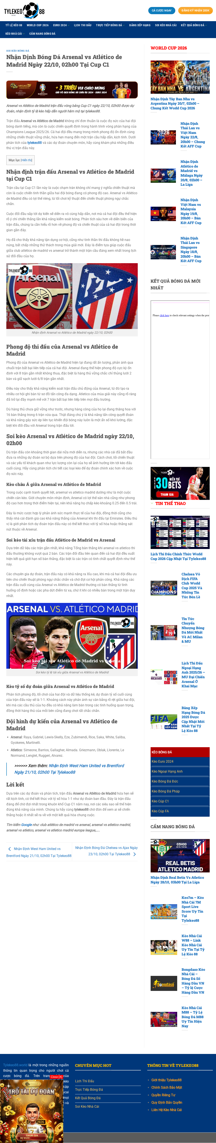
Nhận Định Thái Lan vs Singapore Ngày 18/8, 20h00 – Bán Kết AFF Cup (191, 249)
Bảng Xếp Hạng (139, 25)
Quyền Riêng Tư (163, 1095)
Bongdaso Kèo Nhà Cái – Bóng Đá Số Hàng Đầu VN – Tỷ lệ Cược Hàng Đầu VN (193, 980)
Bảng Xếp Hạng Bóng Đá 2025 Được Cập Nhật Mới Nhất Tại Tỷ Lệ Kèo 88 (193, 719)
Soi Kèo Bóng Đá (17, 50)
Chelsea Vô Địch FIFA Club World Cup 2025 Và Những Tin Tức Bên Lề (192, 585)
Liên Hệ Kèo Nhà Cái (166, 1110)
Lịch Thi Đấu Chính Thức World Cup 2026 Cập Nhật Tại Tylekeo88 (178, 556)
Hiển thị (26, 160)
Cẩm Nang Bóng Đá (42, 34)
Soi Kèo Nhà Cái (166, 25)
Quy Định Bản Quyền (166, 1102)
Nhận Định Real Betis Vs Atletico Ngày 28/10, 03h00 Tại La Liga (177, 879)
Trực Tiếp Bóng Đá (109, 25)
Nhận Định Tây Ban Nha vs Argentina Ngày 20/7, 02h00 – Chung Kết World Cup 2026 (175, 103)
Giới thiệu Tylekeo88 (166, 1080)
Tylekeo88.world (15, 1065)
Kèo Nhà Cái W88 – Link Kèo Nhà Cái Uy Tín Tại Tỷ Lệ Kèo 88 (193, 945)
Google (26, 825)
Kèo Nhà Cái (13, 34)
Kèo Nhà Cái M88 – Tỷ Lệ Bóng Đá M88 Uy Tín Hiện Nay (193, 1016)
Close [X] (56, 1076)
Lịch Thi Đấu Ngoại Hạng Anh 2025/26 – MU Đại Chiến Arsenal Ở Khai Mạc (193, 674)
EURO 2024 (60, 25)
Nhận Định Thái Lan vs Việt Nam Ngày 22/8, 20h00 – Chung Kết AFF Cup (193, 135)
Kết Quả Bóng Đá (192, 25)
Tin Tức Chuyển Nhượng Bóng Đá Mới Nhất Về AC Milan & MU (193, 630)
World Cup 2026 (38, 25)
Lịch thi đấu (82, 25)
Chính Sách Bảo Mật (166, 1088)
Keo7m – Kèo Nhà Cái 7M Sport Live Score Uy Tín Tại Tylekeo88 (193, 909)
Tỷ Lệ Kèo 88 (13, 25)
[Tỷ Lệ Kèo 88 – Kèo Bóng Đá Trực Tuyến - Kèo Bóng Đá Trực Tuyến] (24, 10)
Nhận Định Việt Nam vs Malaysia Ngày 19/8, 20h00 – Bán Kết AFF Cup (191, 211)
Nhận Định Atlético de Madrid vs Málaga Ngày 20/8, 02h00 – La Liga (192, 173)
